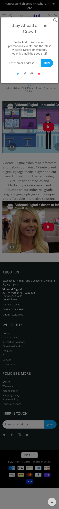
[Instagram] (32, 73)
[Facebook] (25, 73)
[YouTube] (39, 73)
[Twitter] (18, 73)
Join (47, 62)
